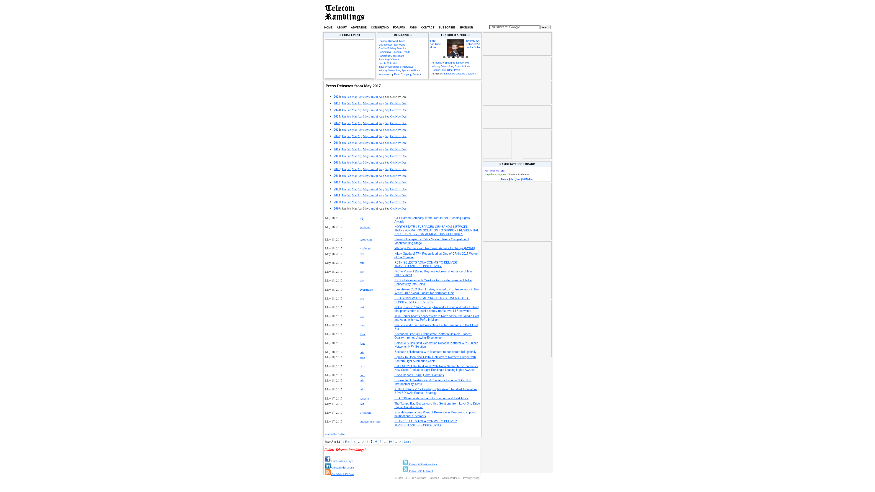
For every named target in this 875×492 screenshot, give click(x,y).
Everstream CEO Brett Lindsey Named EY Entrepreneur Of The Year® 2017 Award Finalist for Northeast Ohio (436, 291)
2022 (337, 123)
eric (362, 352)
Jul (376, 97)
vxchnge (365, 248)
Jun (371, 97)
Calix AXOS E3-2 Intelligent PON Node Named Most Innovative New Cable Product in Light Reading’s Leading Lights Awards (436, 368)
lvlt (362, 404)
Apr (360, 97)
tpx (362, 254)
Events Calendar (387, 63)
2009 (337, 208)
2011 (337, 195)
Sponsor (466, 27)
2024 (337, 110)
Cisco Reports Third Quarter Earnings (419, 375)
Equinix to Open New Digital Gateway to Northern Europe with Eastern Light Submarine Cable (435, 358)
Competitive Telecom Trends (394, 52)
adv (362, 380)
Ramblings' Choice (388, 59)
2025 (337, 103)
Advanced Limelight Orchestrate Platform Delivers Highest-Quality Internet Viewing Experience (433, 335)
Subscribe (447, 27)
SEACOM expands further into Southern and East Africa (431, 398)
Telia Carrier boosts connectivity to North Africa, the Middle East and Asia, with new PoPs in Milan (436, 317)
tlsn (362, 316)
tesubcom (366, 239)
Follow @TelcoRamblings (422, 464)
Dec (404, 103)
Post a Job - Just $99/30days (517, 179)
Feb (349, 97)
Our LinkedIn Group (342, 467)
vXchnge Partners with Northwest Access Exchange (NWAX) (434, 248)
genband (365, 227)
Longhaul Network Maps (391, 41)
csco (362, 375)
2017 (337, 156)
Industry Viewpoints (389, 70)
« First (346, 441)
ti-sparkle (365, 412)
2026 (337, 96)
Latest (447, 73)
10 (390, 441)
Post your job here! (494, 170)
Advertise (359, 27)
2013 (337, 182)
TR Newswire (344, 12)
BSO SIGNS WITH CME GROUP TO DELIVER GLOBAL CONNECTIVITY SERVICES (432, 300)
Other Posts (454, 70)
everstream (366, 289)
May (366, 97)
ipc (362, 271)
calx (362, 366)
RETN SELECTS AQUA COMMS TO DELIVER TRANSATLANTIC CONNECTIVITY (425, 264)
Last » (407, 441)
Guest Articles (462, 66)
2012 (337, 189)
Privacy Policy (471, 478)
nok (362, 307)
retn (362, 263)
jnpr (362, 343)
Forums (399, 27)
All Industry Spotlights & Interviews (451, 62)
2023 (337, 116)
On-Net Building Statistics (392, 48)
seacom (364, 398)
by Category (469, 73)
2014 (337, 175)
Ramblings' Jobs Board (391, 55)
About (342, 27)
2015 (337, 169)
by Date (456, 73)
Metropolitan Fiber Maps (391, 44)
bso (362, 298)
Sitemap (434, 478)
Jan (344, 97)
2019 (337, 142)
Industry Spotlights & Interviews (395, 66)
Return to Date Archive (335, 434)
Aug (381, 97)
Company (406, 74)
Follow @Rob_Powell (420, 471)
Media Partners (451, 478)
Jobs (413, 27)
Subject (417, 74)
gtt (361, 218)
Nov (398, 103)
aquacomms (367, 421)
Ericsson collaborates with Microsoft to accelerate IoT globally (435, 352)
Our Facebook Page (342, 461)
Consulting (380, 27)
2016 (337, 162)
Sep (387, 103)
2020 (337, 136)
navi (362, 325)
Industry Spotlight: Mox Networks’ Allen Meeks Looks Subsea (463, 44)
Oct (392, 103)
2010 (337, 202)
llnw (362, 334)
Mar (354, 97)
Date (396, 74)
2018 (337, 149)
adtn (362, 389)
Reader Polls (439, 70)
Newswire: (384, 74)
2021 (337, 129)
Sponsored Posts (411, 70)
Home (328, 27)
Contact (427, 27)
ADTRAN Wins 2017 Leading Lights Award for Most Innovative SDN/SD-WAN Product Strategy (435, 391)
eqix (362, 357)
